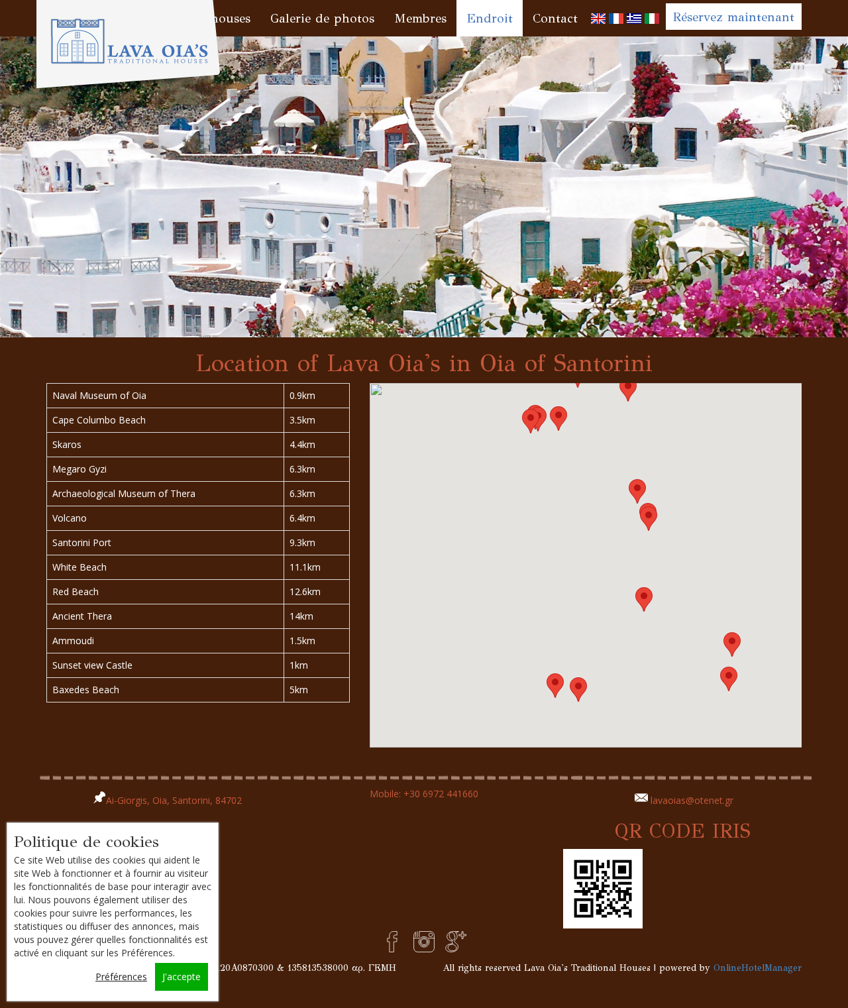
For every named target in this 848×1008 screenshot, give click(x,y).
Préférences (121, 976)
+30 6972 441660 (440, 793)
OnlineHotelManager (758, 968)
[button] (628, 389)
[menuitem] (598, 18)
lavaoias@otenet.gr (692, 800)
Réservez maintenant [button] (733, 17)
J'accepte (181, 976)
